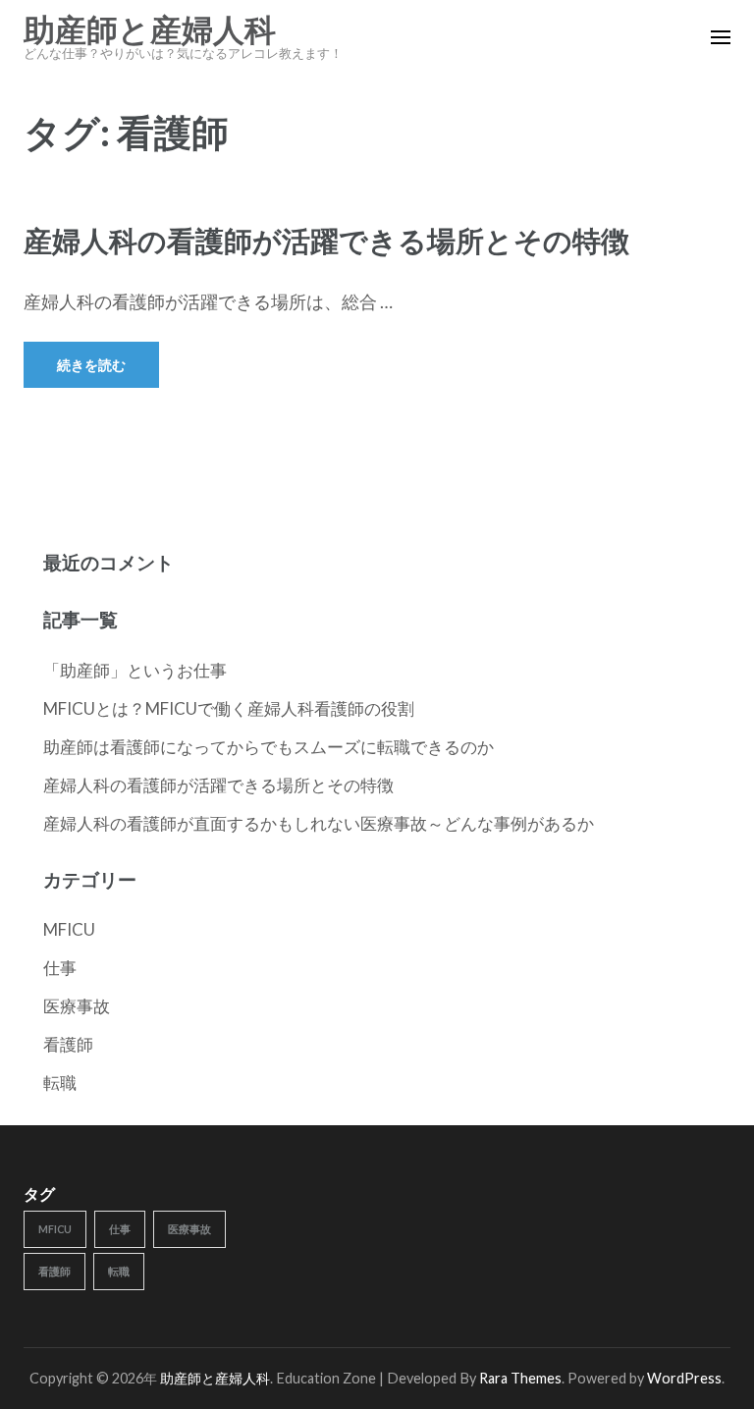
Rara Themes (520, 1378)
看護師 (68, 1044)
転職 (60, 1082)
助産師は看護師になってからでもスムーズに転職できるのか (268, 746)
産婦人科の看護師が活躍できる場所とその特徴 (326, 240)
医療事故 (76, 1006)
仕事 (60, 967)
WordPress (684, 1378)
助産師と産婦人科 (150, 30)
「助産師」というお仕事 (135, 670)
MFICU (69, 929)
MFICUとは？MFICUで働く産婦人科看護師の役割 (228, 708)
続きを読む (91, 364)
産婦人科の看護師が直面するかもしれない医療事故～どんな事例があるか (318, 823)
